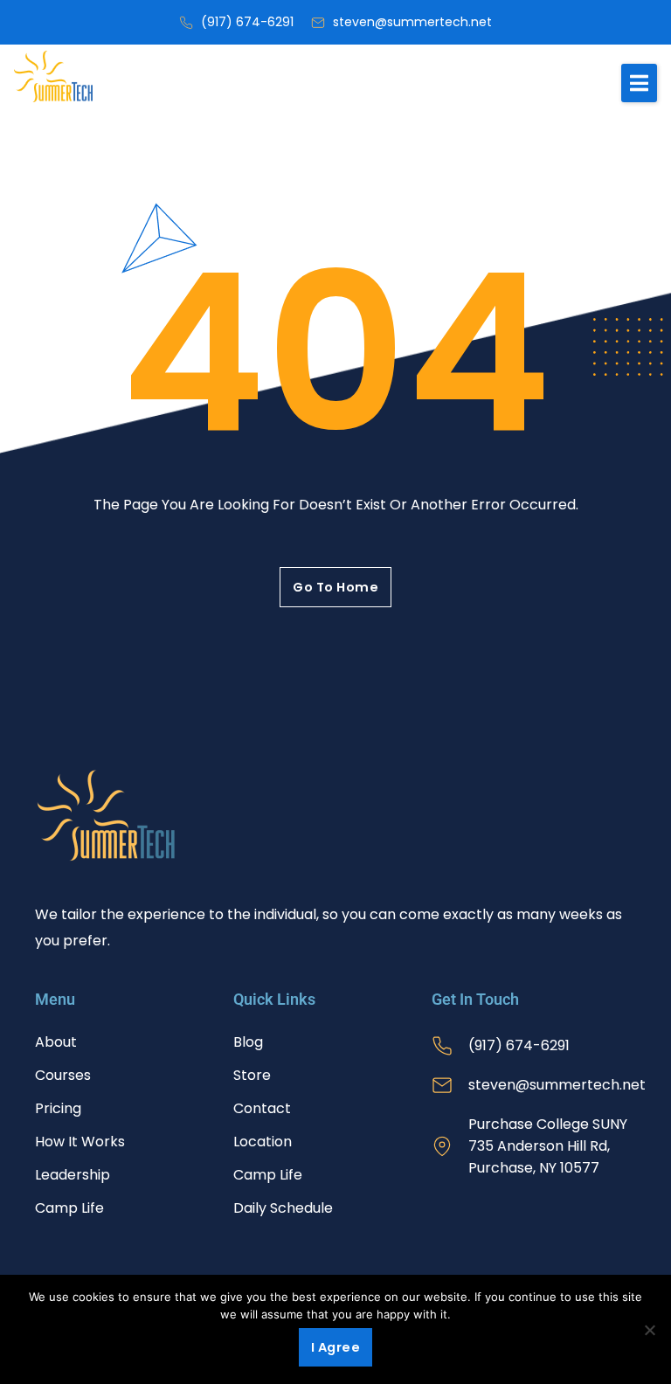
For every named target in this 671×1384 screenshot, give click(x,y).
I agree (336, 1347)
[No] (649, 1330)
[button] (639, 83)
